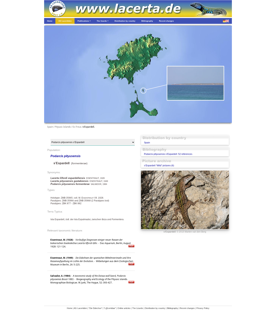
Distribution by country (155, 308)
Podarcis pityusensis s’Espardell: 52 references (168, 154)
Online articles (124, 308)
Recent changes (187, 308)
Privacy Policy (202, 308)
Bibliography (172, 308)
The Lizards (137, 308)
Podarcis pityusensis (66, 156)
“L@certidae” (110, 308)
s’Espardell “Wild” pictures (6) (159, 165)
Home (69, 308)
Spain (147, 142)
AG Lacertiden (80, 308)
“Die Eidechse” (95, 308)
